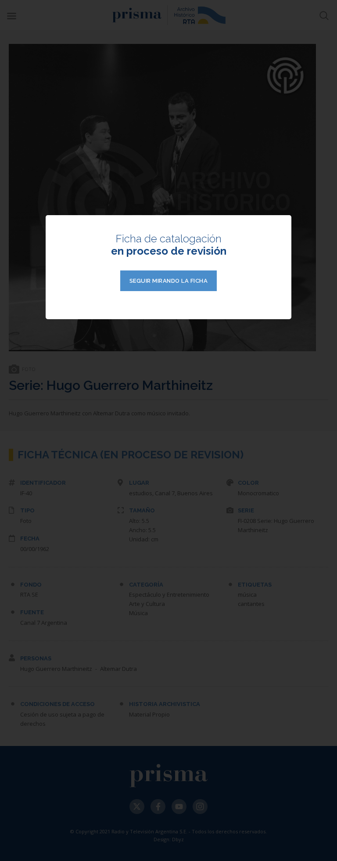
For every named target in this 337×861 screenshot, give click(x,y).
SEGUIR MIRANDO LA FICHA (168, 280)
